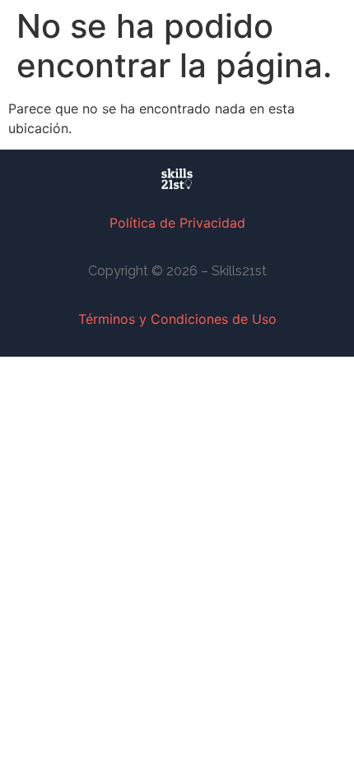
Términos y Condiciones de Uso (177, 319)
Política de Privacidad (177, 223)
